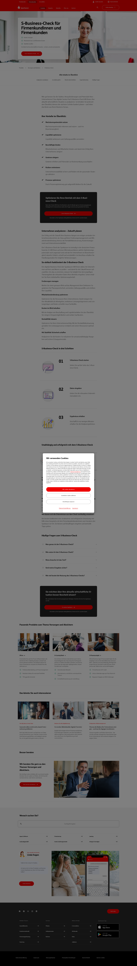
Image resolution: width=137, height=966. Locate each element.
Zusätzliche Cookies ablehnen (68, 495)
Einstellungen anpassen (68, 501)
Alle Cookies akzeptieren (68, 489)
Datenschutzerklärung (75, 471)
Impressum (75, 508)
